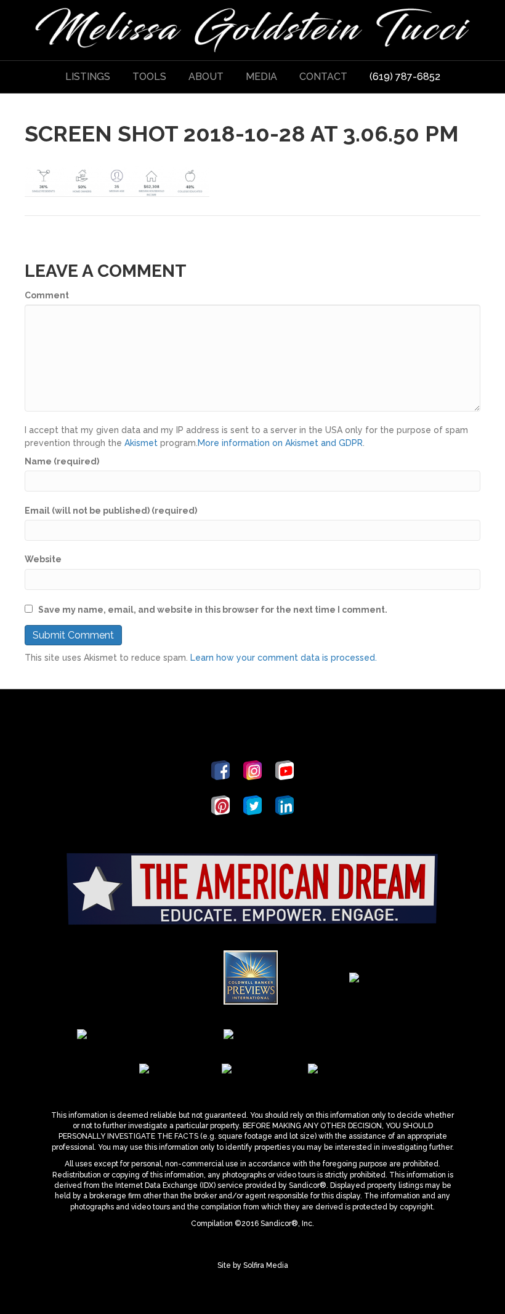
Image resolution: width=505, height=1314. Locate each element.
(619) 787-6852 (405, 76)
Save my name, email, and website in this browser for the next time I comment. (212, 610)
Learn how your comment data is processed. (283, 658)
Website (43, 559)
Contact (323, 76)
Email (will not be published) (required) (111, 511)
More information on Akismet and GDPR (280, 443)
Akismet (141, 443)
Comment (47, 295)
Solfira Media (265, 1265)
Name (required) (62, 461)
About (206, 76)
